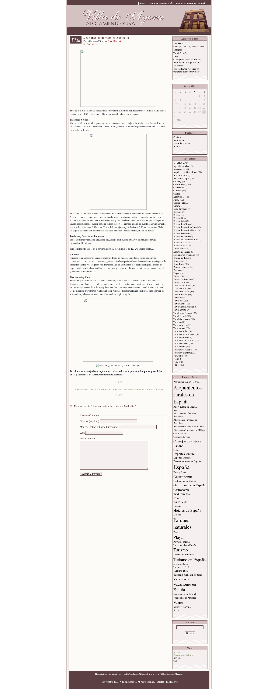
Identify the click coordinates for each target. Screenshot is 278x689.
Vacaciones (178, 355)
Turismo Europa (180, 337)
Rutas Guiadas (179, 288)
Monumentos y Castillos (184, 254)
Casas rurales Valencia (183, 655)
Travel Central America (183, 306)
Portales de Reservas (182, 279)
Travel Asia (178, 300)
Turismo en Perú (181, 567)
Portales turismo (180, 282)
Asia (175, 410)
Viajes (176, 358)
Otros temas (178, 260)
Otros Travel (178, 263)
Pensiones (177, 270)
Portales (176, 276)
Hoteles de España (187, 510)
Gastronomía (179, 202)
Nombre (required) (89, 421)
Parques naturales (181, 266)
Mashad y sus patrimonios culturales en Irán (140, 389)
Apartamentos (179, 175)
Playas (176, 273)
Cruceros (177, 190)
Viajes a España (182, 607)
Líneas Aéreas (179, 248)
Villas (176, 361)
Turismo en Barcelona (183, 554)
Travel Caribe (179, 303)
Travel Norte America (182, 312)
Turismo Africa (180, 325)
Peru (175, 532)
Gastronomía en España (189, 485)
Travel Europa (179, 309)
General (176, 205)
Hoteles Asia (179, 221)
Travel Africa (179, 297)
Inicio (142, 3)
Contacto (153, 3)
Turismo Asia (179, 328)
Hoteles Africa (179, 218)
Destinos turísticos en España (187, 461)
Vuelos (176, 364)
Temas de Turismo (186, 3)
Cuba (175, 450)
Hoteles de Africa (181, 224)
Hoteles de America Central (185, 227)
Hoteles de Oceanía (181, 233)
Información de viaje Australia (186, 62)
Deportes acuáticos (182, 457)
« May (178, 119)
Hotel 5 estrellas (181, 502)
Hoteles (176, 215)
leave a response (188, 68)
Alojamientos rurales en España (187, 394)
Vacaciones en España (184, 587)
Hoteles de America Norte (184, 230)
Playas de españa (181, 541)
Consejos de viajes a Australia (186, 59)
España (181, 466)
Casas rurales (179, 184)
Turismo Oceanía (180, 343)
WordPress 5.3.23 (135, 674)
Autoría (202, 3)
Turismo (177, 322)
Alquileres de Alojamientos (185, 172)
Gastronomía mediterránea (181, 492)
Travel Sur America (181, 319)
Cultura (176, 193)
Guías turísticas (180, 208)
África (176, 610)
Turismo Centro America (184, 334)
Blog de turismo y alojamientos (106, 674)
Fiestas (176, 199)
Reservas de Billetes (182, 285)
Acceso (176, 652)
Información (166, 3)
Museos (177, 514)
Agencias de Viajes (181, 166)
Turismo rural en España (187, 574)
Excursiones (178, 196)
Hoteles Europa (180, 245)
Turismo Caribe (180, 331)
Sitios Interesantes (181, 291)
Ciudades (177, 187)
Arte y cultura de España (185, 406)
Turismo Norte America (183, 340)
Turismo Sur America (182, 349)
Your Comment (87, 438)
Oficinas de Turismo (182, 257)
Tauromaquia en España (184, 545)
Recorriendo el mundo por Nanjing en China (96, 389)
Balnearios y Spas (181, 178)
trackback (177, 71)
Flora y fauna (179, 472)
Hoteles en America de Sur (185, 239)
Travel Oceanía (115, 41)
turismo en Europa (180, 564)
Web (82, 433)
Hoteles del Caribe (181, 236)
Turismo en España (189, 559)
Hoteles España (180, 242)
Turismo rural (179, 346)
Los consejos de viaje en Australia (106, 38)
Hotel (176, 498)
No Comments (90, 44)
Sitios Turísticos (180, 294)
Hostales (177, 211)
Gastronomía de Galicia (184, 481)
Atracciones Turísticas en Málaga (189, 430)
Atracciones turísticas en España (188, 426)
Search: (190, 622)
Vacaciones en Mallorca (184, 597)
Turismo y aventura (182, 352)
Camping (177, 181)
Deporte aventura (184, 454)
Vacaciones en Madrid (185, 594)
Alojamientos (179, 169)
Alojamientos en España (186, 382)
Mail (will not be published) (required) (99, 427)
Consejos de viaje (181, 436)
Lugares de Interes (181, 251)
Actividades (178, 163)
